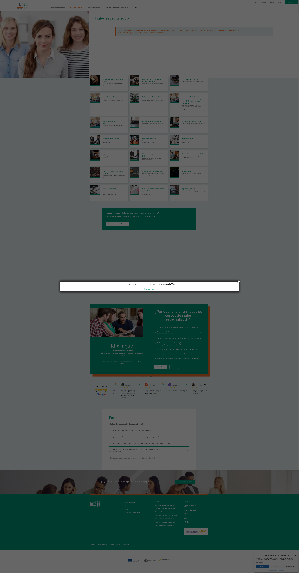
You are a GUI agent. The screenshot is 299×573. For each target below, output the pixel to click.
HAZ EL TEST (150, 289)
